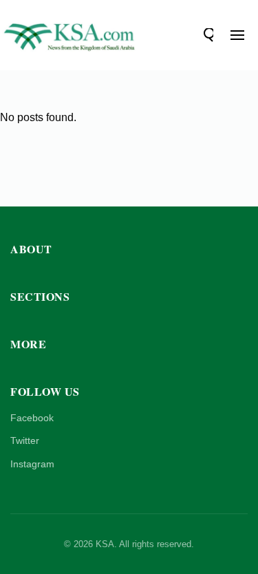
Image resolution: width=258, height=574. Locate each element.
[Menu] (237, 35)
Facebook (32, 417)
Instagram (32, 463)
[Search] (206, 35)
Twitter (24, 440)
